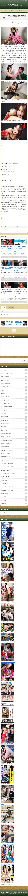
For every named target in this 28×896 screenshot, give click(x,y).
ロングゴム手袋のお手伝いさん (13, 490)
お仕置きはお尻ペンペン (13, 386)
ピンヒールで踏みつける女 (13, 466)
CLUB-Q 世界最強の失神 (13, 406)
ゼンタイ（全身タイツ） (13, 373)
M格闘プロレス (13, 390)
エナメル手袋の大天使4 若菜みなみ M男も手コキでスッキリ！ (20, 291)
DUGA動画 (13, 500)
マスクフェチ (13, 370)
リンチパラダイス (13, 480)
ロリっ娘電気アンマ (13, 483)
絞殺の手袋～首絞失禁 (13, 433)
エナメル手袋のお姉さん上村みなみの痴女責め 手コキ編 (7, 291)
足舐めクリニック (13, 380)
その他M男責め (13, 493)
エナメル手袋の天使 (23, 23)
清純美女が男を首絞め (13, 443)
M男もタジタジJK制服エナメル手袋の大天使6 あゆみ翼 (20, 268)
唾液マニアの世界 (13, 446)
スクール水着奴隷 (13, 376)
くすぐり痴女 (13, 413)
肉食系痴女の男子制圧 (13, 456)
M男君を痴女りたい (14, 4)
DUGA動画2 (13, 503)
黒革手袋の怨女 (13, 416)
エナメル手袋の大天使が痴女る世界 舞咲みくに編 (13, 17)
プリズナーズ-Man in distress (13, 473)
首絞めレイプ (13, 430)
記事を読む (7, 257)
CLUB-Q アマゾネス (13, 410)
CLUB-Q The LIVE (13, 400)
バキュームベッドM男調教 (13, 463)
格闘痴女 (13, 393)
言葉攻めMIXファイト (13, 436)
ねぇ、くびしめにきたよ (13, 460)
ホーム (14, 330)
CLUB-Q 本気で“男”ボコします (13, 403)
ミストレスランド (13, 476)
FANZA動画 (13, 496)
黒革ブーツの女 (13, 420)
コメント (18, 231)
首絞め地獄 (13, 426)
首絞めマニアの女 (13, 423)
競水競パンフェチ (13, 396)
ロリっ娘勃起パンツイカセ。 (13, 486)
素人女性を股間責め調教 (13, 440)
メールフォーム (4, 512)
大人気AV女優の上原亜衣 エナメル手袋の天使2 (7, 247)
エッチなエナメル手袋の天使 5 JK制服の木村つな (7, 268)
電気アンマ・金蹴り (13, 453)
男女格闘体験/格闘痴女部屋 (13, 450)
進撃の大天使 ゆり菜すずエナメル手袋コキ (20, 247)
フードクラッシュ (13, 470)
